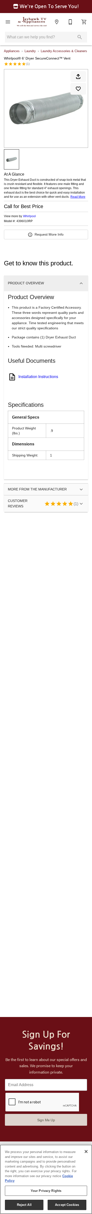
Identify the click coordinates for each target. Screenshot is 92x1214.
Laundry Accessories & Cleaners (64, 51)
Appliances (12, 51)
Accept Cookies (67, 1205)
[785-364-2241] (70, 22)
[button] (8, 22)
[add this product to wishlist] (78, 89)
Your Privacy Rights (46, 1191)
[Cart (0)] (84, 22)
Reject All (24, 1205)
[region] (46, 1179)
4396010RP (24, 221)
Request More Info (49, 234)
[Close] (86, 1151)
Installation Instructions (38, 377)
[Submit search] (79, 37)
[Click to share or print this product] (78, 76)
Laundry (30, 51)
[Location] (57, 22)
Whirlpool (29, 216)
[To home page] (32, 22)
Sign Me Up (46, 1119)
